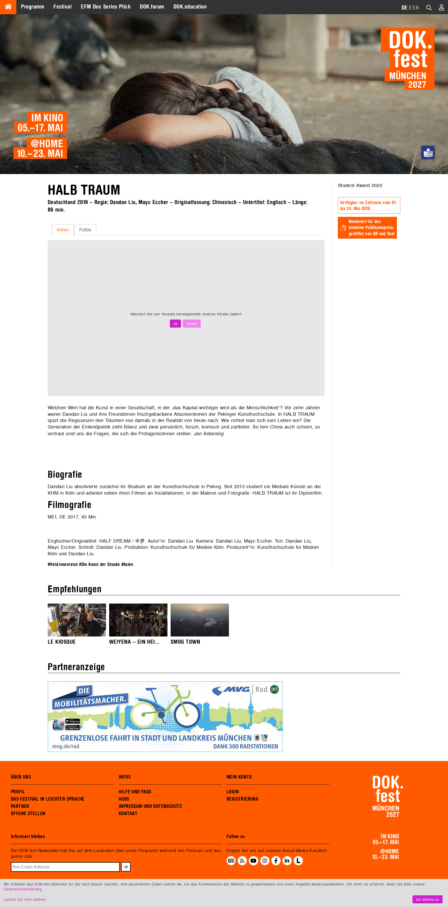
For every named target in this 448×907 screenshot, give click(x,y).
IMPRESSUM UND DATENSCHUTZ (150, 806)
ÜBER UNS (21, 777)
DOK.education (190, 7)
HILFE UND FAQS (135, 791)
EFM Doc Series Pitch (105, 7)
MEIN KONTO (239, 777)
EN (415, 8)
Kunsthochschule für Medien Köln (187, 547)
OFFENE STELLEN (28, 813)
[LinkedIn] (287, 860)
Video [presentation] (63, 229)
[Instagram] (264, 860)
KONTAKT (128, 813)
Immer (191, 323)
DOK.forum (152, 7)
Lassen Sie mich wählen (25, 899)
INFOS (125, 777)
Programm (32, 7)
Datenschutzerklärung (22, 889)
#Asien (127, 564)
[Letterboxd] (298, 863)
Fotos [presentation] (85, 229)
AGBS (124, 799)
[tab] (63, 230)
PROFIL (18, 791)
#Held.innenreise (63, 564)
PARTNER (20, 806)
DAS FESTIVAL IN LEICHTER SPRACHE (47, 799)
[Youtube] (253, 860)
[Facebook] (276, 860)
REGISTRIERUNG (242, 799)
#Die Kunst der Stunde (99, 564)
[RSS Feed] (242, 860)
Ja (175, 323)
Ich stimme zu (427, 899)
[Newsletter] (231, 860)
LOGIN (233, 791)
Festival (62, 7)
